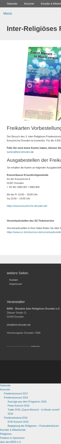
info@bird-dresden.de (18, 324)
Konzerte (29, 3)
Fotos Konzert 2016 (18, 405)
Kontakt (13, 279)
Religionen (6, 433)
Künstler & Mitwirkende (13, 429)
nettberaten (35, 346)
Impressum (15, 283)
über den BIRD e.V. (10, 441)
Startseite (12, 3)
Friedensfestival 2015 (15, 417)
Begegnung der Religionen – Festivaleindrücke (33, 425)
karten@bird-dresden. (19, 151)
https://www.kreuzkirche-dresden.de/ (27, 205)
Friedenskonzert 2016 (16, 397)
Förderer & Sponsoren (12, 437)
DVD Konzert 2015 (18, 421)
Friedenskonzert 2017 (16, 393)
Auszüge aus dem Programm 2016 (27, 401)
